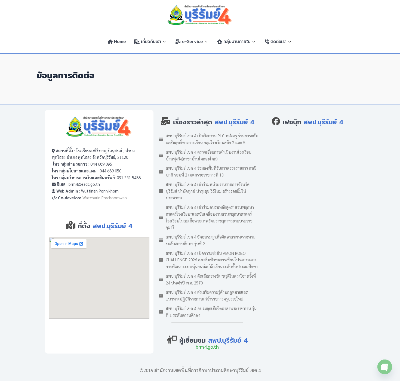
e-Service (192, 41)
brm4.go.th (207, 346)
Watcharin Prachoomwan (104, 197)
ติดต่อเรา (278, 41)
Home (120, 41)
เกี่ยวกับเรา (151, 41)
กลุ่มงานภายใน (237, 41)
